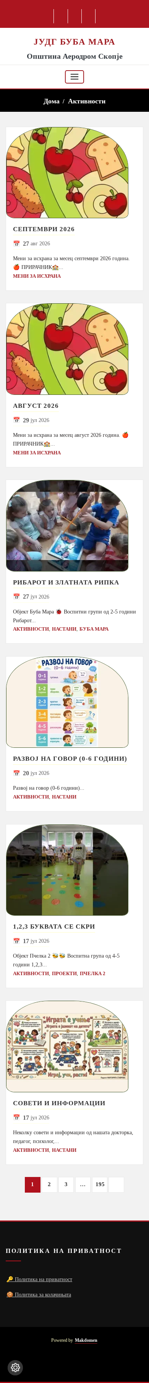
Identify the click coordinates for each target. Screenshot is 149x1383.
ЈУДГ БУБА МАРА (74, 42)
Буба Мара (94, 629)
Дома (52, 101)
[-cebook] (61, 16)
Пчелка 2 (92, 973)
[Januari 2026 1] (74, 173)
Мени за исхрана (37, 276)
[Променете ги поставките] (15, 1367)
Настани (64, 629)
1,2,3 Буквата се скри (54, 926)
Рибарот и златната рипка (66, 582)
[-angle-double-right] (116, 1185)
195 (100, 1184)
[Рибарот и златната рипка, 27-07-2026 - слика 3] (74, 526)
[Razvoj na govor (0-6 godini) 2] (74, 702)
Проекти (64, 973)
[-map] (89, 16)
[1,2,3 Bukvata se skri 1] (74, 870)
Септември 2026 (44, 229)
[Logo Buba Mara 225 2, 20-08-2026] (74, 32)
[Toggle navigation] (74, 77)
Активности (86, 101)
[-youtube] (73, 1364)
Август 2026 (36, 405)
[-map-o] (87, 1364)
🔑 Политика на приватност (39, 1279)
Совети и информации (59, 1103)
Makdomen (86, 1340)
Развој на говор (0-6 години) (70, 758)
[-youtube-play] (75, 16)
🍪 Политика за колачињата (38, 1294)
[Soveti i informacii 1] (74, 1046)
